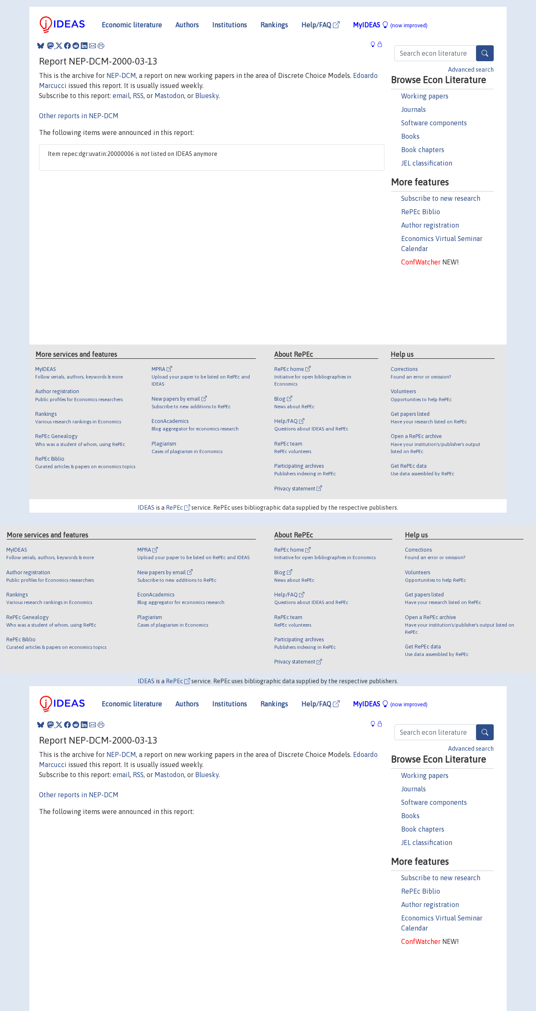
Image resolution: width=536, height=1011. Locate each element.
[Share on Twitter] (59, 45)
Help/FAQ (317, 25)
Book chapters (422, 149)
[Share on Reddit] (75, 45)
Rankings (274, 25)
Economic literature (132, 25)
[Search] (485, 53)
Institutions (229, 25)
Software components (434, 123)
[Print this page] (101, 45)
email (121, 95)
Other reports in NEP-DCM (79, 115)
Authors (187, 25)
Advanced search (471, 69)
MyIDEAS (390, 25)
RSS (138, 95)
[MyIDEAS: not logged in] (375, 45)
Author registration (430, 225)
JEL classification (426, 163)
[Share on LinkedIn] (84, 45)
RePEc (175, 507)
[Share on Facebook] (67, 45)
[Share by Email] (92, 45)
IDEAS (146, 507)
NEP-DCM (121, 75)
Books (410, 136)
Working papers (424, 96)
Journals (413, 109)
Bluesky (207, 95)
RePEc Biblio (420, 211)
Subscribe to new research (440, 198)
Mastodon (169, 95)
